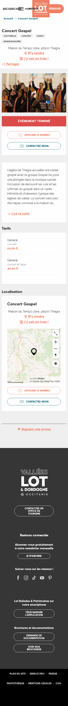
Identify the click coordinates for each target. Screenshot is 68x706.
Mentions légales (39, 683)
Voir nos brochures (34, 648)
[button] (12, 8)
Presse (53, 673)
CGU (58, 683)
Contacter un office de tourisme (34, 511)
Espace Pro (37, 673)
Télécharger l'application (34, 613)
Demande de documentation (34, 637)
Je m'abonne (34, 556)
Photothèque (15, 683)
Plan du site (18, 673)
